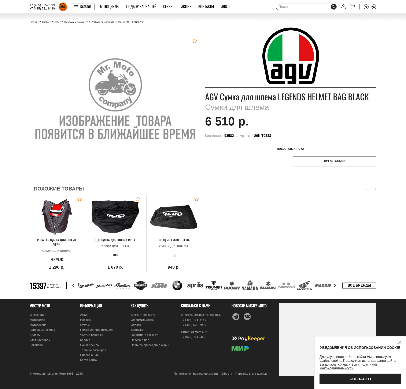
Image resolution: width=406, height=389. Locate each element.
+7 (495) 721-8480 (42, 8)
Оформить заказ (142, 319)
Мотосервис (38, 324)
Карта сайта (88, 360)
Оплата (136, 324)
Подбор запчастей (141, 6)
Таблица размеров (93, 350)
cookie (336, 360)
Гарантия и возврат (144, 334)
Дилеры (35, 334)
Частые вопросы (91, 334)
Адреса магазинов (42, 329)
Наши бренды (89, 345)
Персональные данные (251, 373)
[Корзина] (352, 6)
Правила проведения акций (150, 345)
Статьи (85, 324)
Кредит (85, 339)
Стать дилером (40, 339)
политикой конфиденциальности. (348, 366)
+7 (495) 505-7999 (42, 5)
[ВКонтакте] (374, 6)
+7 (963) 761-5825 (193, 337)
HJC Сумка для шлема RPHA (115, 240)
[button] (74, 285)
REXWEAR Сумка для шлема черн (57, 242)
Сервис (168, 6)
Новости (86, 319)
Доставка (137, 329)
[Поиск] (333, 7)
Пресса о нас (89, 354)
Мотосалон (37, 319)
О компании (38, 314)
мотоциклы (109, 6)
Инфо (225, 6)
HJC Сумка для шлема (174, 240)
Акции (186, 6)
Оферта (226, 373)
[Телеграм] (366, 6)
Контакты (206, 6)
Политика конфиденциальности (196, 373)
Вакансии (36, 345)
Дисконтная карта (143, 314)
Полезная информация (96, 329)
